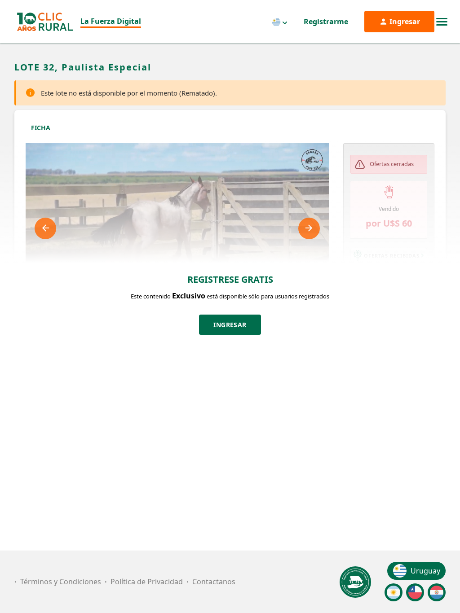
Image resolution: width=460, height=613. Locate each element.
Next (309, 228)
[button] (389, 255)
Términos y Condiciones (60, 582)
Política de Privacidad (147, 582)
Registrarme (326, 21)
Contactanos (213, 582)
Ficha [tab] (40, 127)
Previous (45, 228)
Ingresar (230, 324)
